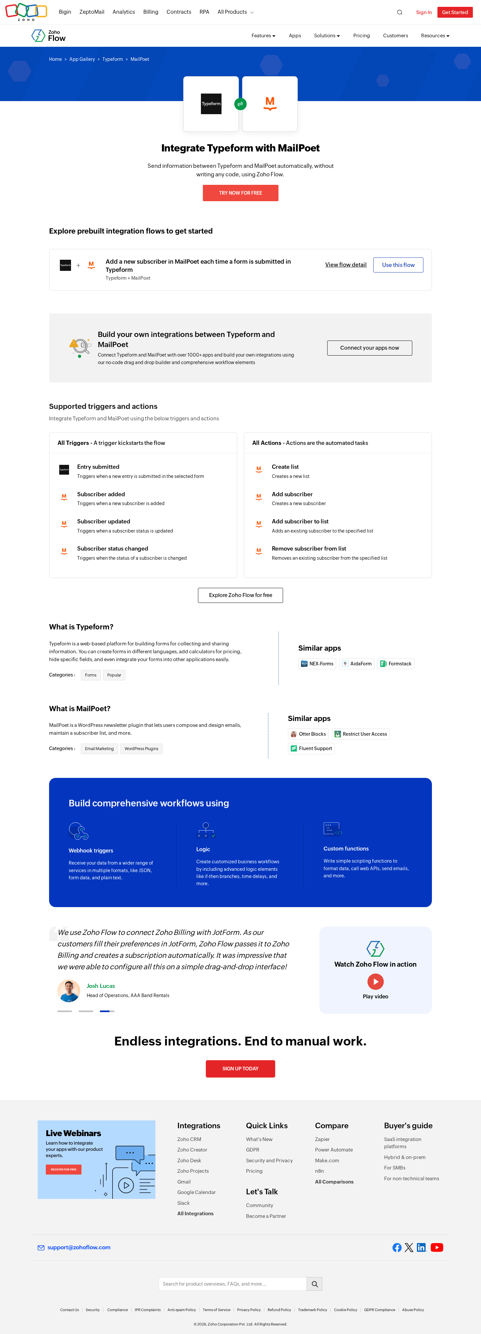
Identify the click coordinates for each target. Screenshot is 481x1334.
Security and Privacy (269, 1160)
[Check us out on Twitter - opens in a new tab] (409, 1247)
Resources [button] (433, 35)
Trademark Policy (312, 1310)
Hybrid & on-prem (405, 1157)
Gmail (184, 1182)
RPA (204, 12)
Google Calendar (196, 1192)
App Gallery (82, 59)
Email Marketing (99, 748)
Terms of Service (216, 1310)
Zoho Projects (193, 1171)
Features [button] (261, 35)
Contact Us (69, 1310)
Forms (91, 675)
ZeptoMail (92, 12)
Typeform (112, 59)
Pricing (361, 35)
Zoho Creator (192, 1149)
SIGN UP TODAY (240, 1068)
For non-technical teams (411, 1178)
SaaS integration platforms (402, 1143)
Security (93, 1310)
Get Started (455, 12)
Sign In (424, 12)
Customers (395, 35)
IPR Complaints (148, 1310)
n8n (319, 1171)
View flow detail (346, 264)
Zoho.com (26, 12)
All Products (232, 12)
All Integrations (195, 1213)
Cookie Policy (345, 1310)
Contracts (179, 12)
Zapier (322, 1139)
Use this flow (398, 265)
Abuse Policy (413, 1310)
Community (259, 1205)
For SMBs (394, 1167)
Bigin (65, 12)
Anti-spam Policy (182, 1310)
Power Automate (334, 1149)
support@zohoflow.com (79, 1247)
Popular (114, 675)
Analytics (124, 12)
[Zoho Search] (399, 12)
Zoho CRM (189, 1139)
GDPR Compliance (379, 1310)
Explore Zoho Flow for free (240, 595)
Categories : (62, 674)
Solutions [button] (324, 35)
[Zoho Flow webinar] (96, 1159)
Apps (295, 35)
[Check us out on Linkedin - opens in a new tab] (422, 1247)
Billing (150, 12)
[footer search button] (314, 1284)
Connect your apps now (369, 348)
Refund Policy (279, 1310)
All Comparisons (334, 1182)
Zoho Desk (189, 1160)
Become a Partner (266, 1216)
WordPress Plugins (141, 748)
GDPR (252, 1149)
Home (55, 59)
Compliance (117, 1310)
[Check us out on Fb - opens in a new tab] (397, 1247)
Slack (183, 1203)
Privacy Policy (249, 1310)
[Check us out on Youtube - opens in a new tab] (437, 1247)
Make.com (327, 1160)
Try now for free (240, 193)
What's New (259, 1139)
